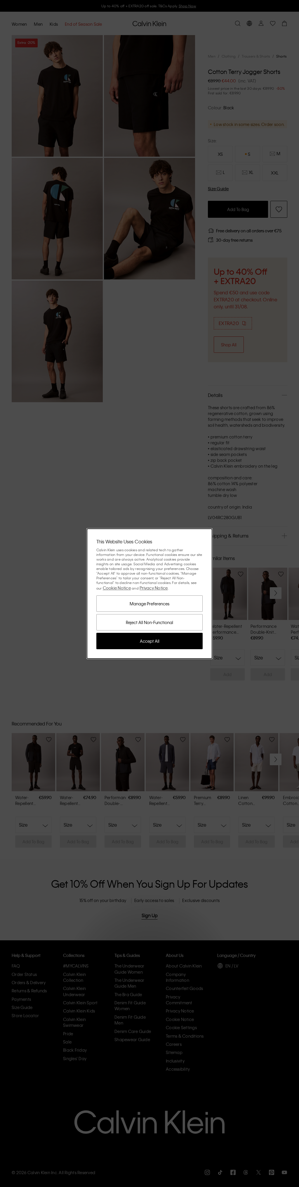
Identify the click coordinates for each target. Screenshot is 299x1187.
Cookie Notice (117, 587)
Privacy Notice (154, 587)
